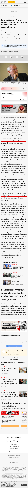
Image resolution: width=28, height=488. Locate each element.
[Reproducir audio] (3, 97)
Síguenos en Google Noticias (15, 346)
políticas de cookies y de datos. (9, 486)
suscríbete (11, 422)
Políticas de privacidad (14, 459)
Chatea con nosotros (14, 451)
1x (25, 98)
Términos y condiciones (14, 457)
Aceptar (24, 484)
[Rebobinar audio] (20, 99)
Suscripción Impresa (14, 446)
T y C (14, 429)
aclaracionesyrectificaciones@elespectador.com (14, 473)
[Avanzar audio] (23, 99)
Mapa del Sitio (14, 444)
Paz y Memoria (14, 264)
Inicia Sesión (20, 2)
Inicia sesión (5, 422)
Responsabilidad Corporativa (14, 455)
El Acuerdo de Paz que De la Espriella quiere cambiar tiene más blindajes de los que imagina (17, 268)
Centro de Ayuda (14, 460)
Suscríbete (11, 2)
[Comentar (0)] (17, 57)
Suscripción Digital (14, 448)
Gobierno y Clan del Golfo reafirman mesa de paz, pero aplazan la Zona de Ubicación (17, 283)
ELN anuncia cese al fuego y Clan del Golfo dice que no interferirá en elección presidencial (17, 275)
